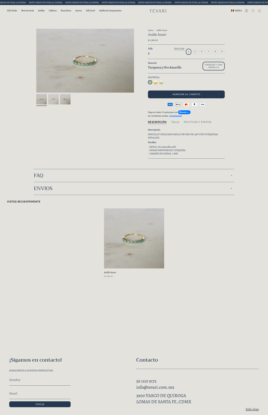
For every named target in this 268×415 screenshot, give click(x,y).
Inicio (150, 30)
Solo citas (252, 409)
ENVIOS (43, 188)
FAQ (38, 175)
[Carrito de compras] (259, 10)
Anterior (36, 60)
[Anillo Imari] (150, 82)
